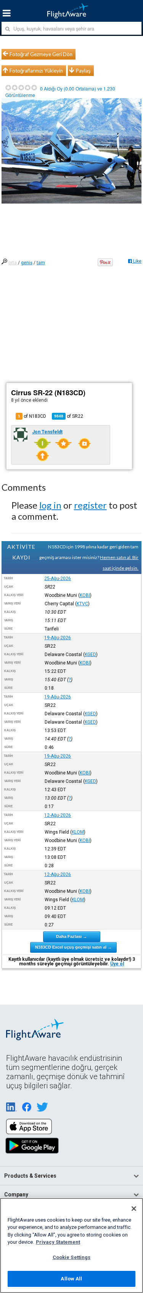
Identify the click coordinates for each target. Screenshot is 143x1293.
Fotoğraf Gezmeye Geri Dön (41, 54)
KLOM (78, 832)
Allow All (71, 1279)
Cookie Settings (72, 1257)
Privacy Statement (58, 1242)
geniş (26, 262)
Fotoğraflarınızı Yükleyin (36, 71)
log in (50, 505)
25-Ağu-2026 (57, 578)
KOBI (85, 595)
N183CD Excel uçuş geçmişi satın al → (73, 947)
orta (12, 262)
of (68, 416)
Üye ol (117, 964)
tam (41, 262)
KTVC (82, 603)
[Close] (133, 1208)
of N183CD (32, 416)
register (90, 505)
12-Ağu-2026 (57, 815)
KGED (90, 654)
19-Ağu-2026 (57, 637)
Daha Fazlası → (71, 936)
